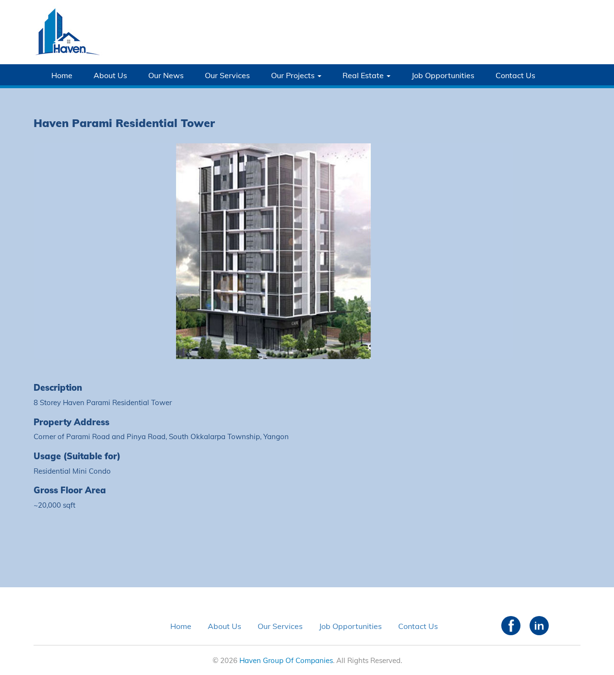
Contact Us (515, 75)
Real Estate (364, 75)
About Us (110, 75)
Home (61, 75)
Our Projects (294, 75)
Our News (166, 75)
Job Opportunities (443, 75)
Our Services (227, 75)
